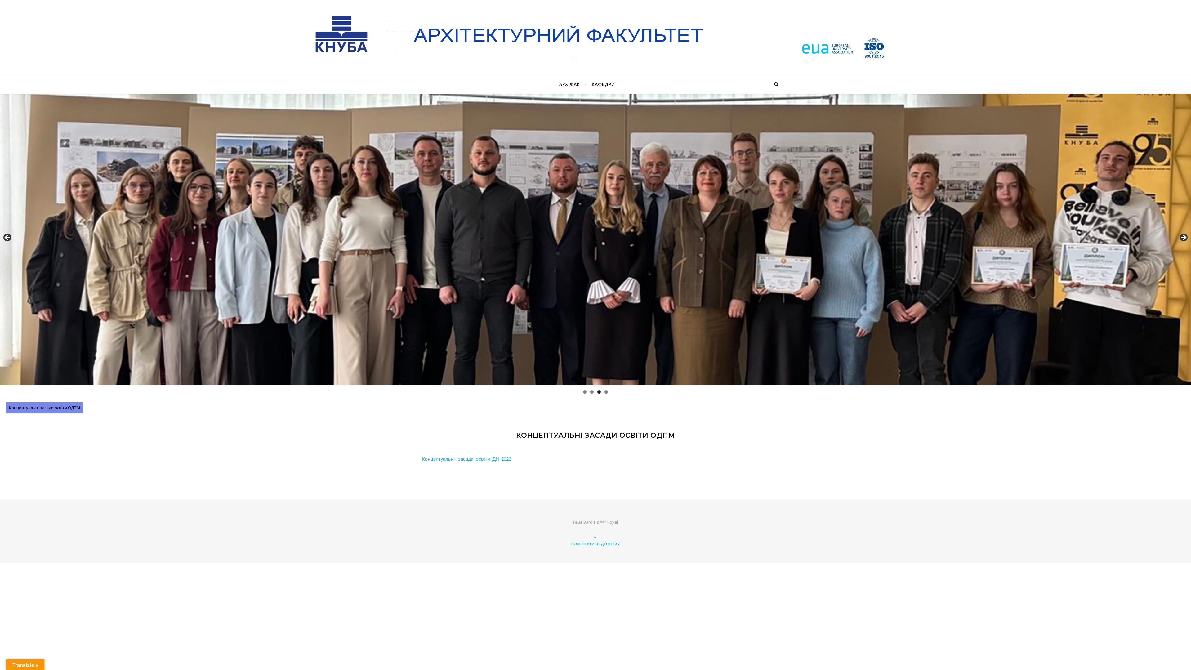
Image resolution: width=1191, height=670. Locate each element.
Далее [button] (1183, 238)
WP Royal (609, 522)
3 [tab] (599, 392)
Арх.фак (569, 84)
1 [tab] (585, 392)
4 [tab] (606, 392)
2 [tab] (592, 392)
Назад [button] (7, 238)
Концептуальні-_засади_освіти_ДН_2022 (466, 459)
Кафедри (603, 84)
